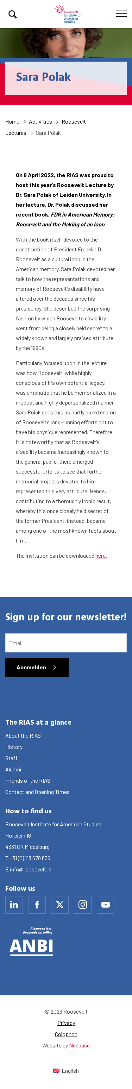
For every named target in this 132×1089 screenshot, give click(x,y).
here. (101, 555)
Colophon (66, 1034)
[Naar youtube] (105, 905)
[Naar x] (60, 905)
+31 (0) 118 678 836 (30, 858)
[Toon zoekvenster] (12, 14)
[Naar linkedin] (14, 905)
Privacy (66, 1022)
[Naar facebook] (37, 905)
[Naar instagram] (83, 905)
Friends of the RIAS (27, 780)
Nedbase (79, 1045)
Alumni (13, 769)
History (14, 746)
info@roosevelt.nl (30, 869)
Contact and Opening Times (37, 791)
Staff (11, 758)
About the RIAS (23, 735)
